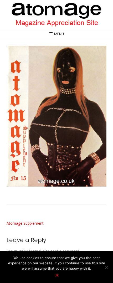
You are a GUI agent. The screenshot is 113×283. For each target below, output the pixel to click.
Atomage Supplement (25, 223)
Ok (56, 275)
